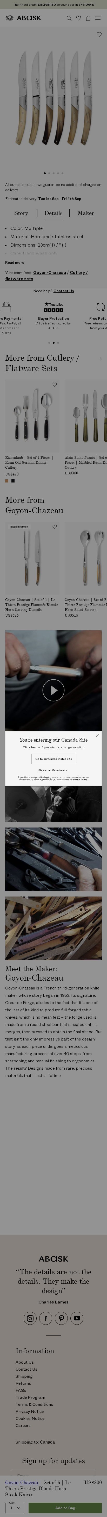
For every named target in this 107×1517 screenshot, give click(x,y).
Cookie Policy (80, 779)
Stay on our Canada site (52, 770)
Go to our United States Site (53, 759)
